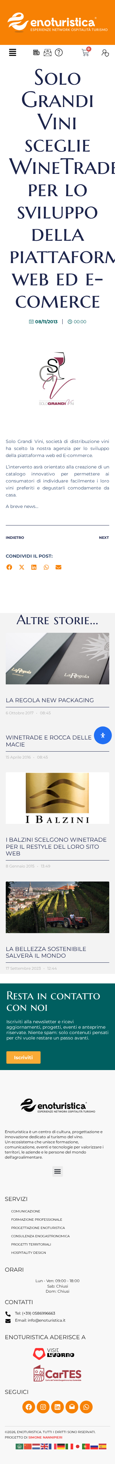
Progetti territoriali (31, 1244)
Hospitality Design (28, 1253)
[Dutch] (36, 1446)
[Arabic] (20, 1446)
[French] (53, 1446)
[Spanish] (103, 1446)
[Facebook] (28, 1407)
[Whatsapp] (86, 1407)
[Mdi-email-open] (71, 1407)
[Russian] (94, 1446)
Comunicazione (25, 1211)
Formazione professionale (36, 1220)
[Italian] (69, 1446)
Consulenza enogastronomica (40, 1236)
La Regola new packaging (50, 700)
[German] (61, 1446)
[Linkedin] (57, 1407)
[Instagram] (43, 1407)
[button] (12, 52)
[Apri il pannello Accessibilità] (103, 735)
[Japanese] (78, 1446)
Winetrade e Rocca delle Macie (49, 741)
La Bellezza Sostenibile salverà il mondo (46, 953)
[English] (45, 1446)
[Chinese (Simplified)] (28, 1446)
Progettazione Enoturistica (38, 1228)
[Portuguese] (86, 1446)
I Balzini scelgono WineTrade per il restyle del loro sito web (56, 846)
